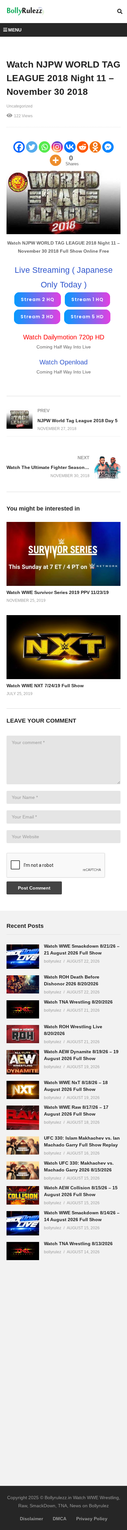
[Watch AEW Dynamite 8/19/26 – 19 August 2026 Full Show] (23, 1062)
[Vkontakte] (70, 147)
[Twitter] (31, 147)
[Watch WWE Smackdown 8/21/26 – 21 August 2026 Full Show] (23, 956)
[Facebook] (19, 147)
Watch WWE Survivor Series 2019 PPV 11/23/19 (58, 592)
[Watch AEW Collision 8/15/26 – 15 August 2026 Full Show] (23, 1195)
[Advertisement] (55, 1368)
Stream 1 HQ (87, 299)
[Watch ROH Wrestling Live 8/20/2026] (23, 1034)
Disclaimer (31, 1518)
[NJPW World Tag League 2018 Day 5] (63, 419)
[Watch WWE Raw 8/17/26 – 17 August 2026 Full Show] (23, 1118)
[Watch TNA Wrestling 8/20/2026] (23, 1009)
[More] (55, 160)
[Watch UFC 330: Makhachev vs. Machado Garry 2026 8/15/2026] (23, 1170)
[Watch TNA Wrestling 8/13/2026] (23, 1251)
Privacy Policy (91, 1518)
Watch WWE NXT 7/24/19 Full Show (45, 685)
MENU (14, 29)
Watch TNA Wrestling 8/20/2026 (78, 1002)
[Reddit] (82, 147)
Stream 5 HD (87, 316)
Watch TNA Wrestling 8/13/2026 (78, 1243)
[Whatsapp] (44, 147)
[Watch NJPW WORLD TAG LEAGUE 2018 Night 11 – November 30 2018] (63, 554)
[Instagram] (57, 147)
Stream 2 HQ (37, 299)
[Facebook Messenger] (108, 147)
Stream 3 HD (37, 316)
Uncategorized (20, 106)
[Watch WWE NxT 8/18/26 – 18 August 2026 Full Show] (23, 1090)
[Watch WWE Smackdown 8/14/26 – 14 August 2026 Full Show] (23, 1223)
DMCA (59, 1518)
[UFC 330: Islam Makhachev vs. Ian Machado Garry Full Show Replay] (23, 1145)
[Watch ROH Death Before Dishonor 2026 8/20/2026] (23, 984)
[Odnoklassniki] (95, 147)
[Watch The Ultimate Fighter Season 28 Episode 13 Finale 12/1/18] (63, 467)
